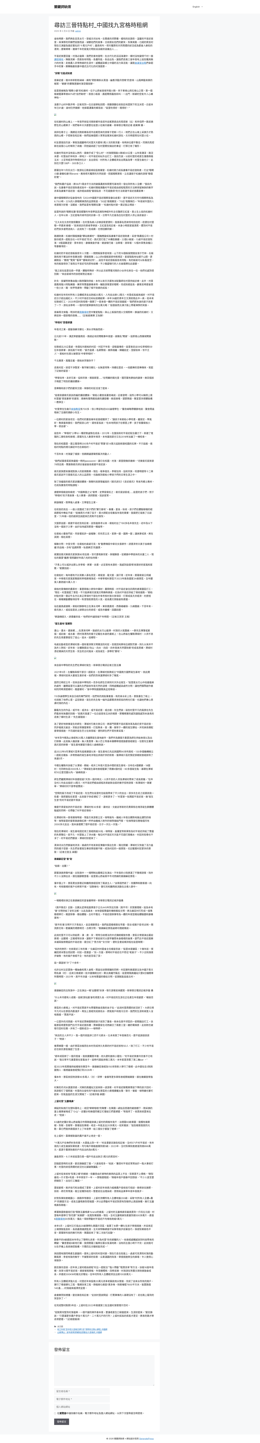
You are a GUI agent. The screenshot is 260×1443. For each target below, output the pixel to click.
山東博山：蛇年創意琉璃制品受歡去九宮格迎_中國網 (79, 1332)
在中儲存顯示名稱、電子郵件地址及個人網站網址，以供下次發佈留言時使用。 (101, 1413)
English (196, 6)
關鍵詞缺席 (62, 7)
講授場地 (58, 59)
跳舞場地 (84, 312)
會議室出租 (140, 63)
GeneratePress (146, 1438)
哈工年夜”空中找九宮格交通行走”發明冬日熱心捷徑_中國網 (82, 1329)
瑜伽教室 (75, 409)
